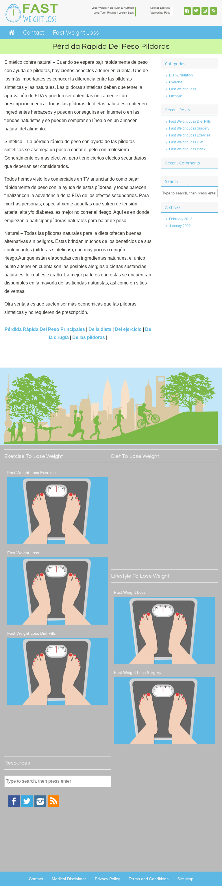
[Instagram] (40, 805)
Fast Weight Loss (76, 32)
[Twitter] (27, 805)
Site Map (185, 878)
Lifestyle (175, 96)
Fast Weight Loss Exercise (189, 135)
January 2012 (180, 226)
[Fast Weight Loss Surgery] (164, 710)
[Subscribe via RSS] (53, 805)
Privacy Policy (107, 878)
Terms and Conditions (149, 878)
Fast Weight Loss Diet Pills (190, 121)
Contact (33, 32)
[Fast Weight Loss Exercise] (57, 510)
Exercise (176, 82)
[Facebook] (14, 805)
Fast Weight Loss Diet (186, 142)
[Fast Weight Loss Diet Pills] (57, 671)
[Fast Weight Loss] (57, 591)
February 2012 (180, 219)
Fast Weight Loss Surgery (189, 128)
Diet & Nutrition (181, 75)
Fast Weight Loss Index (187, 149)
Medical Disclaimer (69, 878)
